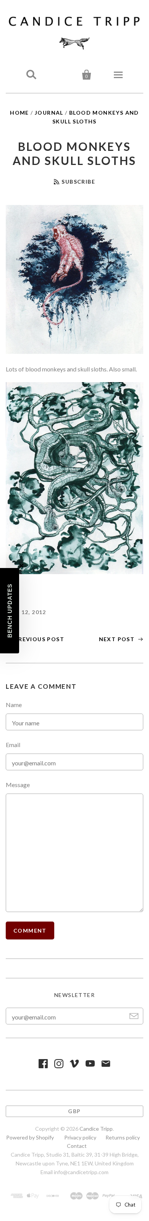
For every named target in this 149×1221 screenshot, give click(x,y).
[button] (9, 610)
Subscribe (78, 181)
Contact (77, 1146)
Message (18, 784)
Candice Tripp (96, 1128)
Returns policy (122, 1137)
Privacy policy (80, 1137)
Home (19, 112)
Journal (49, 112)
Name (14, 704)
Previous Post (38, 639)
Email (13, 744)
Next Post (117, 639)
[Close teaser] (21, 566)
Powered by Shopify (30, 1137)
